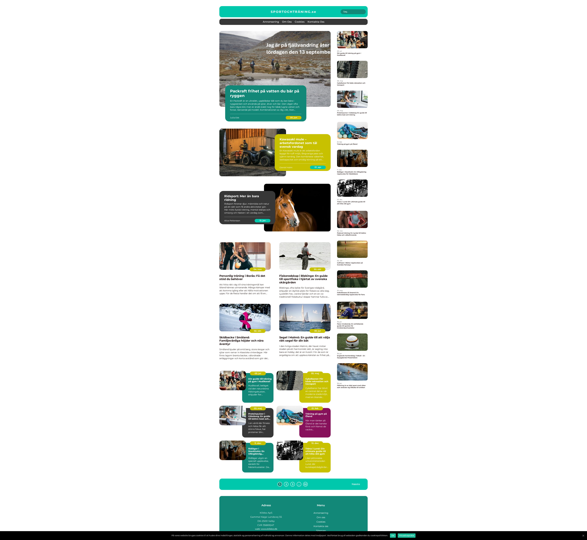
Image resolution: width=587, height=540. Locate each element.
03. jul (258, 373)
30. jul (317, 330)
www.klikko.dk (269, 528)
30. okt (317, 269)
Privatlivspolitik (406, 535)
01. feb (315, 408)
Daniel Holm (286, 167)
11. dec (258, 443)
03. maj (258, 408)
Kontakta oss (316, 21)
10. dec (315, 443)
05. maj (315, 373)
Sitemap (321, 530)
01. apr (318, 167)
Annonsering (271, 21)
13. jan (262, 220)
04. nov (258, 269)
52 (305, 484)
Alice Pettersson (232, 220)
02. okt (257, 330)
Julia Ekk (234, 117)
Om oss (287, 21)
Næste (356, 484)
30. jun (293, 117)
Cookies (300, 21)
